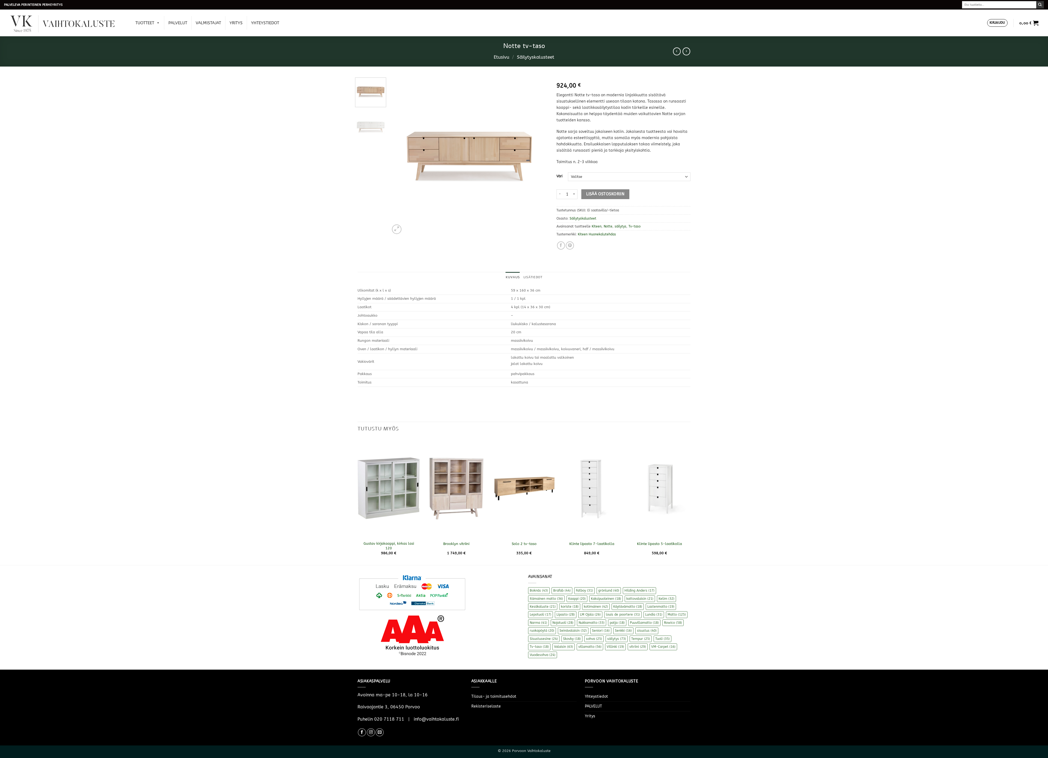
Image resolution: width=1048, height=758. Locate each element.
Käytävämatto (627, 607)
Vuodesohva (542, 655)
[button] (997, 23)
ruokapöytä (542, 631)
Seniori (601, 631)
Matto (677, 614)
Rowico (673, 623)
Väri (559, 176)
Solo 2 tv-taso (524, 544)
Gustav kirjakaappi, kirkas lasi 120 (389, 545)
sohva (594, 639)
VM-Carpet (663, 647)
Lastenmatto (660, 607)
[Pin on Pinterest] (570, 245)
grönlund (608, 590)
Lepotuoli (540, 614)
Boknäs (539, 590)
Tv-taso (635, 226)
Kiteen (597, 226)
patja (617, 623)
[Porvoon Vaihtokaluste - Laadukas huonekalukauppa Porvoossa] (66, 23)
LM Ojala (590, 614)
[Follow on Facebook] (362, 732)
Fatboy (584, 590)
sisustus (647, 631)
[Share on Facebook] (561, 245)
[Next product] (677, 51)
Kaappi (577, 599)
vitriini (637, 647)
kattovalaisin (639, 599)
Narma (538, 623)
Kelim (666, 599)
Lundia (653, 614)
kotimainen (596, 607)
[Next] (538, 156)
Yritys (236, 22)
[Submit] (1040, 4)
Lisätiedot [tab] (532, 277)
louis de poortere (623, 614)
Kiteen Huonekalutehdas (597, 234)
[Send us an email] (380, 732)
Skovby (572, 639)
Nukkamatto (592, 623)
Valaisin (563, 647)
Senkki (623, 631)
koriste (570, 607)
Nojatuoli (562, 623)
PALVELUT (177, 22)
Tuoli (662, 639)
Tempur (640, 639)
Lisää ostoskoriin (605, 194)
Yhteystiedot (265, 22)
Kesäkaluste (543, 607)
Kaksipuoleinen (606, 599)
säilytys (620, 226)
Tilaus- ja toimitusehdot (493, 696)
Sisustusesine (544, 639)
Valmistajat (208, 22)
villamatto (590, 647)
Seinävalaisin (573, 631)
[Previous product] (686, 51)
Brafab (562, 590)
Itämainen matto (546, 599)
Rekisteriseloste (486, 706)
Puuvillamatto (644, 623)
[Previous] (400, 156)
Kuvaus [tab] (513, 277)
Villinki (615, 647)
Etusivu (501, 57)
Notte (608, 226)
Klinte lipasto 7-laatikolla (591, 544)
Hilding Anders (639, 590)
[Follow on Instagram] (371, 732)
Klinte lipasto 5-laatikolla (659, 544)
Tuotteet (144, 22)
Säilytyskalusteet (535, 57)
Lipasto (565, 614)
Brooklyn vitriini (456, 544)
